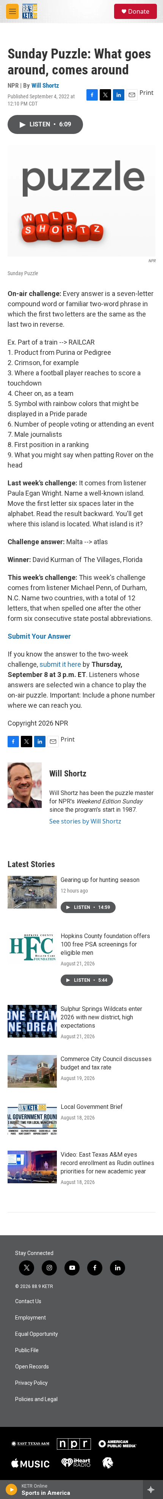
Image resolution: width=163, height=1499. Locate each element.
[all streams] (153, 1489)
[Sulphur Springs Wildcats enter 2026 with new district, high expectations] (32, 1021)
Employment (30, 1318)
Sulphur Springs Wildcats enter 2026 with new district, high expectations (101, 1017)
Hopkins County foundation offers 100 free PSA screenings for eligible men (105, 944)
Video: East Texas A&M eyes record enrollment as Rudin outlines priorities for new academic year (107, 1163)
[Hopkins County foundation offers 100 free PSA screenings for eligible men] (32, 948)
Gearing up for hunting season (100, 879)
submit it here (60, 664)
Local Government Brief (92, 1106)
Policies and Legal (36, 1399)
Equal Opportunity (36, 1334)
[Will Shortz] (25, 785)
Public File (27, 1350)
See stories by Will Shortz (85, 821)
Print (146, 92)
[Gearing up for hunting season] (32, 892)
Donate (138, 11)
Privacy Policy (31, 1383)
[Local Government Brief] (32, 1119)
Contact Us (28, 1301)
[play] (11, 1489)
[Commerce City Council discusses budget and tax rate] (32, 1071)
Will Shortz (45, 85)
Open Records (32, 1367)
